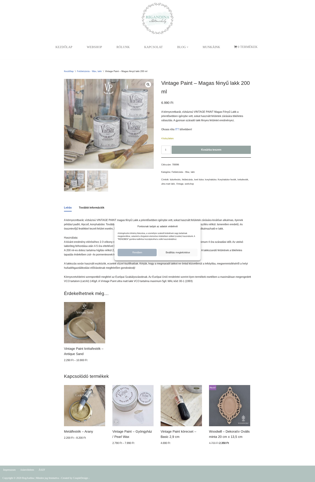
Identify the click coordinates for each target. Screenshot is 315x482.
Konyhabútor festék (227, 179)
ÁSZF (42, 469)
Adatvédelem (27, 469)
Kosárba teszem (211, 149)
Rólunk (123, 47)
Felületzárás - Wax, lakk (89, 71)
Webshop (94, 47)
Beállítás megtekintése (178, 252)
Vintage (179, 184)
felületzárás (187, 179)
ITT (177, 129)
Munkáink (211, 47)
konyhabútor (210, 179)
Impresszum (9, 469)
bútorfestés (175, 179)
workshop (189, 184)
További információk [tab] (91, 207)
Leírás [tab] (68, 207)
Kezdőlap (63, 47)
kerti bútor (199, 179)
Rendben (137, 252)
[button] (187, 47)
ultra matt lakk (168, 184)
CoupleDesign (80, 478)
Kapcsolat (153, 47)
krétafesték (243, 179)
